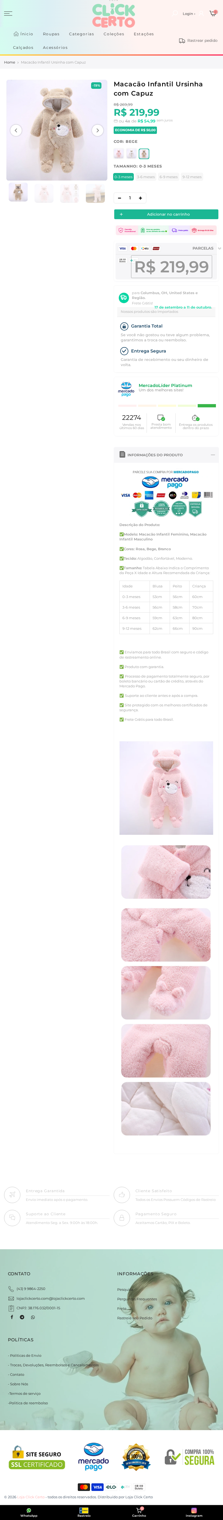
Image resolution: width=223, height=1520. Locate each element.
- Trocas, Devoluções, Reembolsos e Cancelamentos (53, 1365)
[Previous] (16, 130)
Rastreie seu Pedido (134, 1318)
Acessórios (55, 47)
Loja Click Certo (139, 1497)
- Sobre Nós (18, 1384)
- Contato (16, 1374)
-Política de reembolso (28, 1403)
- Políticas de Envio (24, 1355)
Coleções (114, 34)
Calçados (23, 47)
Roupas (51, 34)
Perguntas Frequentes (137, 1299)
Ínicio (26, 34)
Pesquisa (125, 1289)
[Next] (97, 130)
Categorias (81, 34)
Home (9, 62)
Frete (121, 1308)
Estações (144, 34)
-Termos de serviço (24, 1393)
